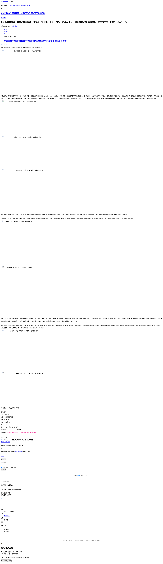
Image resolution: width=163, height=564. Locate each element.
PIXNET (69, 540)
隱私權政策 (91, 540)
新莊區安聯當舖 (5, 442)
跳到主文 (3, 18)
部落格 (6, 31)
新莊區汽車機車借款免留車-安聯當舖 (23, 13)
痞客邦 (17, 451)
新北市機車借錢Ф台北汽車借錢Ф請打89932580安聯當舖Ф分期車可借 (35, 41)
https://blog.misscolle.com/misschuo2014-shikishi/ (21, 432)
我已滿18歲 (4, 560)
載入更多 (3, 459)
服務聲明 (97, 540)
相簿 (5, 29)
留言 (20, 451)
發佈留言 (3, 469)
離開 (10, 560)
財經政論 (14, 26)
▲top (2, 456)
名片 (5, 33)
